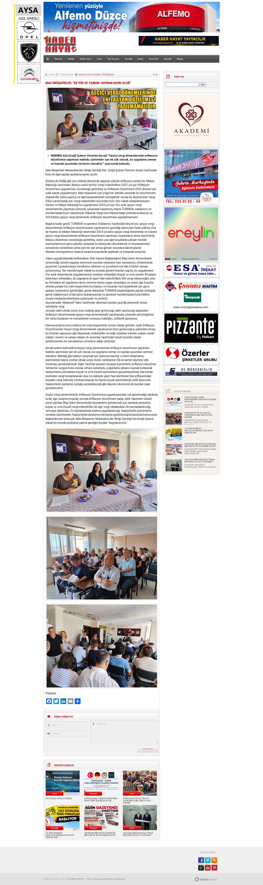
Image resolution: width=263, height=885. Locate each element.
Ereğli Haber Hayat (58, 879)
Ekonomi (58, 59)
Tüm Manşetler (108, 74)
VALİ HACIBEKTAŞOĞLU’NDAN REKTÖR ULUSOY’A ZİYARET (138, 834)
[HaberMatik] (210, 879)
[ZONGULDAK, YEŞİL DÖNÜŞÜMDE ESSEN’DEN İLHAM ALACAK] (174, 408)
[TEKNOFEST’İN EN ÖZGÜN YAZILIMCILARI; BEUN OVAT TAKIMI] (174, 424)
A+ (157, 74)
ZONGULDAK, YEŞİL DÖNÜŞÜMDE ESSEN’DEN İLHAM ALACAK (100, 799)
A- (154, 74)
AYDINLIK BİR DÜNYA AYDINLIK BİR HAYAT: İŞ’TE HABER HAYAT (100, 834)
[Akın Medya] (197, 879)
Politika (71, 59)
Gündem (97, 74)
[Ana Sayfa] (47, 59)
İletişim (180, 59)
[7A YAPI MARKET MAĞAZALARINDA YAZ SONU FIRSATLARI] (174, 439)
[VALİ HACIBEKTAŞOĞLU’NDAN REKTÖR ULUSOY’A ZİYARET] (174, 470)
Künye (140, 59)
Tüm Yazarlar (113, 59)
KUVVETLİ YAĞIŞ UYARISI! (59, 798)
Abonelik (128, 59)
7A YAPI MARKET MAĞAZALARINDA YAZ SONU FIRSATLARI (60, 835)
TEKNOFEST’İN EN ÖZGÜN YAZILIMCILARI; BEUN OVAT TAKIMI (137, 800)
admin (51, 74)
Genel (99, 59)
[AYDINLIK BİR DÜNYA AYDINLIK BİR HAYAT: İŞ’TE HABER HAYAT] (174, 455)
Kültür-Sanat (85, 59)
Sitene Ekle (153, 59)
